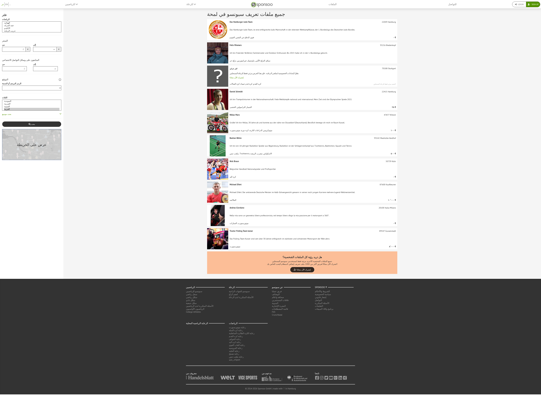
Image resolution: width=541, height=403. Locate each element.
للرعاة (190, 4)
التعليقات (319, 306)
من (3, 44)
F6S (273, 312)
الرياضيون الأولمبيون (195, 309)
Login (521, 4)
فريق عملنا (277, 291)
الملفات (333, 4)
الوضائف (276, 294)
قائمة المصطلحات (280, 309)
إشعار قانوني (320, 297)
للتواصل (452, 4)
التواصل (318, 300)
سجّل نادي (190, 300)
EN (6, 4)
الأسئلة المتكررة (322, 303)
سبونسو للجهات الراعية (239, 291)
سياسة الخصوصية (323, 294)
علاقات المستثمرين (280, 300)
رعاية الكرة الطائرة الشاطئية (241, 333)
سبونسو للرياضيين (194, 291)
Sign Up (535, 4)
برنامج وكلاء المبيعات (324, 309)
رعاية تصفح (234, 353)
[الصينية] (31, 106)
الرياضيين (190, 287)
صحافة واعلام (278, 297)
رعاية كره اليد (235, 342)
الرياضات (6, 19)
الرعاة (232, 287)
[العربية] (31, 109)
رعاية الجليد (234, 351)
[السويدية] (31, 101)
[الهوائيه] (31, 23)
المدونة (275, 303)
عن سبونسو (277, 287)
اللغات (4, 97)
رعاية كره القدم (236, 336)
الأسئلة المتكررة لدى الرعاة (241, 297)
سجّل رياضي (191, 297)
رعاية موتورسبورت (237, 327)
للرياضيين (70, 4)
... (10, 4)
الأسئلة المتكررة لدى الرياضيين (199, 306)
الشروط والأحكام (322, 291)
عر (3, 4)
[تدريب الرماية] (31, 31)
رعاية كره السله (236, 330)
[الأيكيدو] (31, 28)
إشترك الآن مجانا (237, 77)
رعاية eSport (234, 359)
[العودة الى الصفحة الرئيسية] (262, 4)
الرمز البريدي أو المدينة (11, 83)
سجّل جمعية (191, 303)
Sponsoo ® (321, 287)
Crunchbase (277, 314)
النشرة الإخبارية (279, 306)
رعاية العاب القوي (237, 345)
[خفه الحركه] (31, 25)
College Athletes (193, 312)
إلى (34, 44)
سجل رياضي (191, 294)
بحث (33, 124)
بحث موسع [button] (6, 114)
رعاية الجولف (235, 339)
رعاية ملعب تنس (236, 356)
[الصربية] (31, 103)
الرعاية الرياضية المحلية (197, 323)
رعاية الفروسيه (235, 348)
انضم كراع (233, 294)
